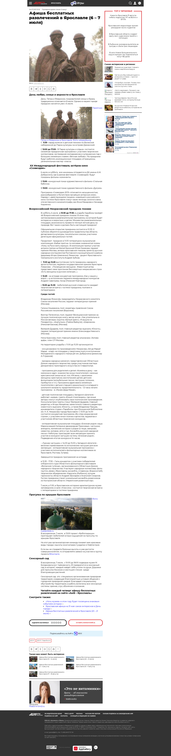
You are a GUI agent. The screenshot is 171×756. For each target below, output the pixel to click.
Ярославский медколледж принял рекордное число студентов (123, 27)
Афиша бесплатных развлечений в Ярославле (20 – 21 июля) (88, 658)
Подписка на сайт (51, 716)
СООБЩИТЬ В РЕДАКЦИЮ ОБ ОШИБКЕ (83, 716)
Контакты (64, 716)
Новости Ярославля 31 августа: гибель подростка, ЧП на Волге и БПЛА (123, 17)
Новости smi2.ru (37, 706)
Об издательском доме (53, 713)
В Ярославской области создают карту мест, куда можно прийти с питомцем (123, 36)
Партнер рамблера (64, 747)
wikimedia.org (39, 83)
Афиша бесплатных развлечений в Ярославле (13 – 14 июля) (51, 658)
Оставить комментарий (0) (85, 622)
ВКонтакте (54, 554)
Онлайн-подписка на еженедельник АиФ (118, 713)
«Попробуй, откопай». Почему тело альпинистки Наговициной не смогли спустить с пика (127, 84)
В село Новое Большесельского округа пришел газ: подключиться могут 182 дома (123, 55)
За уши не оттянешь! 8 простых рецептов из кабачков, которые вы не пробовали (128, 107)
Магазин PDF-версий (92, 713)
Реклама (79, 713)
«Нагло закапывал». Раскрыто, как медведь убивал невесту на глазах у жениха (128, 92)
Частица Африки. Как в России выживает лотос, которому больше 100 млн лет (127, 100)
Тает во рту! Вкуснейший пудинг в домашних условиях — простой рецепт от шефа (127, 77)
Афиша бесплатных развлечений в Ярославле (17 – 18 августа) (51, 673)
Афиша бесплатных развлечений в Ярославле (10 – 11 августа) (88, 665)
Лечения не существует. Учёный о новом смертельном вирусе (127, 68)
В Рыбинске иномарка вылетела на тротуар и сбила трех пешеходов (123, 45)
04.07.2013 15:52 (34, 9)
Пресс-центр (69, 713)
